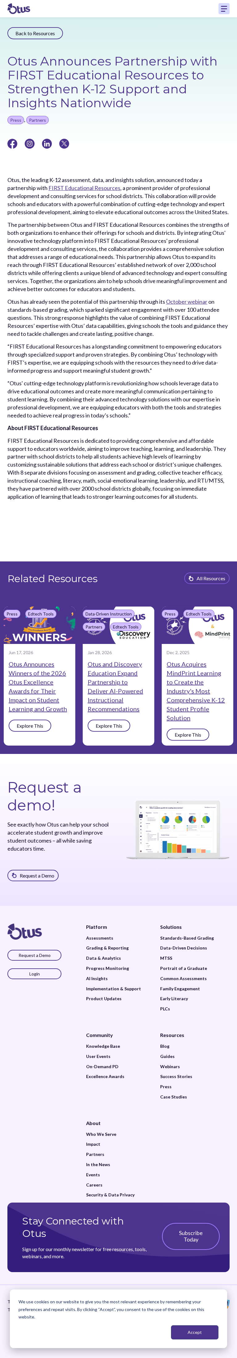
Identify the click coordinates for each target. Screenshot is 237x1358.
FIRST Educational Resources (84, 187)
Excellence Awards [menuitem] (105, 1076)
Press (15, 120)
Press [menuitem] (166, 1086)
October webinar (186, 301)
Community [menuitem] (99, 1035)
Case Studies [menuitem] (173, 1096)
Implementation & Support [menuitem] (113, 988)
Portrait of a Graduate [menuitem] (183, 968)
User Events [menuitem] (98, 1056)
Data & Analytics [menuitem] (103, 958)
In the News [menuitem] (98, 1164)
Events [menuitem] (93, 1174)
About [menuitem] (93, 1123)
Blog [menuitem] (164, 1046)
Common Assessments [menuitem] (183, 978)
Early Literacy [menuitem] (174, 998)
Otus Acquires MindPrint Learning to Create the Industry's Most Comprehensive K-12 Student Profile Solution (196, 690)
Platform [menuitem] (96, 927)
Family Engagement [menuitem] (180, 988)
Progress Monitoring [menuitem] (107, 968)
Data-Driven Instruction (108, 613)
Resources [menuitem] (172, 1035)
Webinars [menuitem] (170, 1066)
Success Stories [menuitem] (176, 1076)
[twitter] (64, 143)
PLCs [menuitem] (165, 1008)
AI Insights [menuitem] (97, 978)
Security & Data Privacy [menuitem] (110, 1194)
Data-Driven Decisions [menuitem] (183, 948)
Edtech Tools (41, 613)
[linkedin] (47, 143)
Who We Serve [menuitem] (101, 1134)
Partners (37, 120)
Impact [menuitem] (93, 1144)
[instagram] (30, 143)
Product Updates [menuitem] (104, 998)
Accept (195, 1332)
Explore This (30, 726)
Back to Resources (35, 33)
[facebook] (12, 143)
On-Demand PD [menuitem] (102, 1066)
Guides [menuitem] (167, 1056)
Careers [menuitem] (94, 1184)
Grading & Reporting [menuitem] (107, 948)
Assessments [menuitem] (99, 938)
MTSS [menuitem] (166, 958)
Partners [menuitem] (95, 1154)
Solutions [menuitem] (171, 927)
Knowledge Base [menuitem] (103, 1046)
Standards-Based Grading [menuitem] (187, 938)
